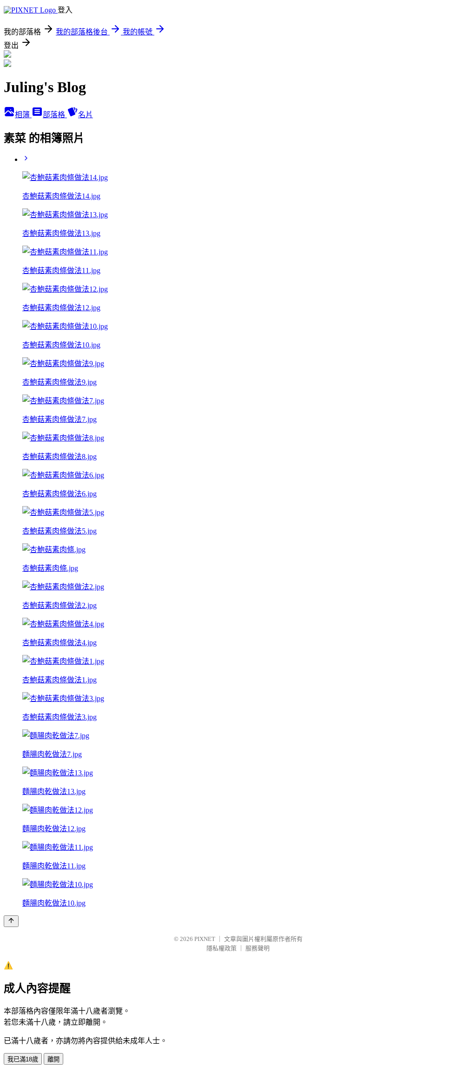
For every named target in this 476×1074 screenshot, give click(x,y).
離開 (53, 1059)
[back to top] (11, 921)
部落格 (55, 115)
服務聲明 (257, 948)
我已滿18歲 (22, 1059)
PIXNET (204, 938)
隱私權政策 (221, 948)
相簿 (23, 115)
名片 (85, 115)
